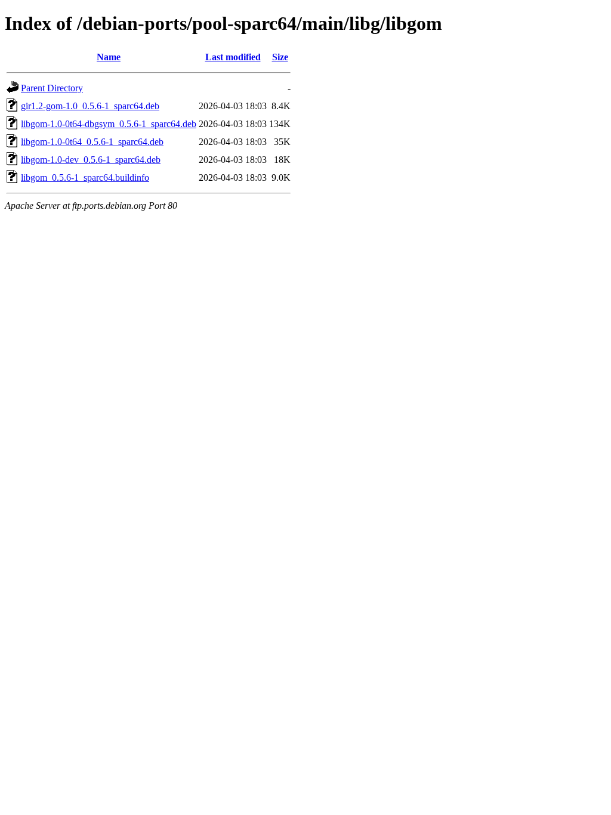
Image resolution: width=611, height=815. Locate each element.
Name (109, 57)
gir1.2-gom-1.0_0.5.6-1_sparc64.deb (90, 106)
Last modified (233, 57)
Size (280, 57)
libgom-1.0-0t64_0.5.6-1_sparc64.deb (92, 142)
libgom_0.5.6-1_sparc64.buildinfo (85, 177)
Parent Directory (52, 88)
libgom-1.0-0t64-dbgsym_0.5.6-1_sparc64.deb (108, 124)
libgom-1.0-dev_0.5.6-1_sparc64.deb (91, 160)
